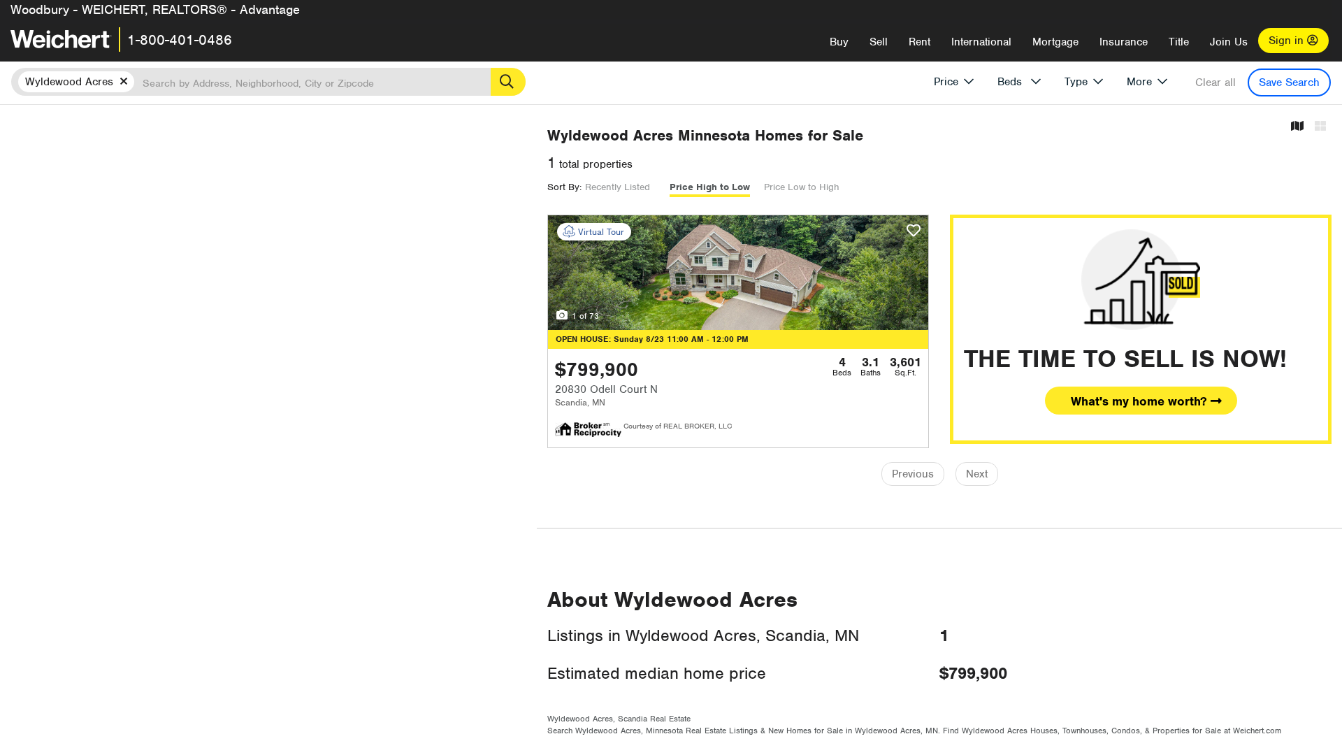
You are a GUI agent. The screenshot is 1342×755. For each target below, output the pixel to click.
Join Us (1229, 42)
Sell (879, 42)
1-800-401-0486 (179, 40)
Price (946, 82)
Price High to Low (710, 187)
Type (1076, 82)
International (981, 42)
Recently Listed (617, 187)
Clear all (1215, 82)
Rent (919, 42)
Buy (839, 42)
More (1139, 82)
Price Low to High (801, 187)
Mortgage (1055, 42)
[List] (1320, 127)
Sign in (1288, 41)
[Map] (1297, 127)
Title (1179, 42)
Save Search (1289, 82)
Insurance (1123, 42)
